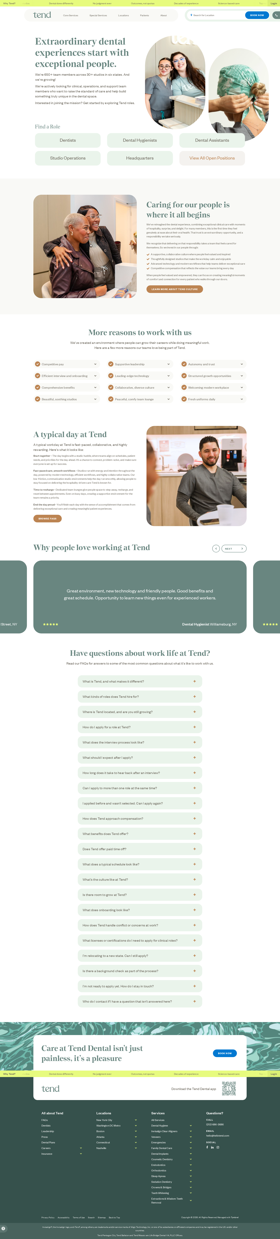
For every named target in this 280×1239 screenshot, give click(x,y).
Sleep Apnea (158, 1176)
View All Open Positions (212, 158)
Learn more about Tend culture (175, 289)
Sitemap (102, 1217)
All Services (157, 1120)
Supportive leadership (130, 364)
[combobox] (228, 15)
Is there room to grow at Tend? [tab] (105, 894)
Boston (100, 1131)
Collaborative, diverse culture (134, 387)
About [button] (163, 15)
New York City (104, 1120)
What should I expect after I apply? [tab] (108, 757)
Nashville (101, 1148)
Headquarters (140, 158)
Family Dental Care (161, 1148)
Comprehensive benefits (58, 387)
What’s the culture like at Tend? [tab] (105, 879)
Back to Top (114, 1217)
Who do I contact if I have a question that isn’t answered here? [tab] (127, 1001)
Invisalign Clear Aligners (164, 1131)
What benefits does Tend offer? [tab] (105, 833)
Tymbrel (235, 1217)
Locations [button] (123, 15)
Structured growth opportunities (209, 376)
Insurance (46, 1153)
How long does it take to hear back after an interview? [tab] (121, 772)
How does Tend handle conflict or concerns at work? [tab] (120, 925)
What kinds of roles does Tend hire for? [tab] (111, 696)
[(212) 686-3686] (276, 15)
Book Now (257, 15)
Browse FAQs (48, 518)
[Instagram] (219, 1147)
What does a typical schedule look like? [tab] (111, 864)
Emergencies (158, 1142)
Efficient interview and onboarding (65, 376)
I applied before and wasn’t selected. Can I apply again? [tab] (123, 803)
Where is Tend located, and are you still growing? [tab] (118, 711)
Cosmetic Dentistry (162, 1159)
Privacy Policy (47, 1217)
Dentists (68, 140)
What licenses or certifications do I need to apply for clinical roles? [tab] (130, 940)
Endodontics (158, 1165)
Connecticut (103, 1142)
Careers (45, 1148)
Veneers (155, 1136)
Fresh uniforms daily (201, 399)
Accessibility (64, 1217)
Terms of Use (79, 1217)
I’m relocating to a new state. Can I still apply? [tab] (115, 955)
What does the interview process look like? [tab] (113, 742)
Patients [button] (144, 15)
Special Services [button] (98, 15)
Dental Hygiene (159, 1125)
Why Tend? (9, 3)
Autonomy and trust (201, 364)
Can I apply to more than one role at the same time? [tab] (120, 788)
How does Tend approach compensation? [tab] (113, 818)
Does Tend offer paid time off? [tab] (104, 849)
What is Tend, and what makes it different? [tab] (113, 681)
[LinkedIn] (214, 1147)
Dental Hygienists (140, 140)
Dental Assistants (212, 140)
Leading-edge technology (132, 376)
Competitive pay (53, 364)
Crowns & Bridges (161, 1187)
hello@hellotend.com (217, 1135)
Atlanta (100, 1136)
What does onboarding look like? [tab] (106, 910)
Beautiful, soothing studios (59, 399)
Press (44, 1136)
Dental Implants (160, 1153)
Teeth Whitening (160, 1193)
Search (91, 1217)
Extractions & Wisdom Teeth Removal (167, 1200)
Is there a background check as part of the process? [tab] (120, 971)
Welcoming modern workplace (208, 387)
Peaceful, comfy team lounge (134, 399)
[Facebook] (208, 1147)
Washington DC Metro (108, 1125)
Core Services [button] (70, 15)
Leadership (47, 1131)
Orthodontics (158, 1170)
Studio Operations (68, 158)
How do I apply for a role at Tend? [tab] (107, 727)
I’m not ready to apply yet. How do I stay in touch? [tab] (118, 986)
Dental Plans (48, 1142)
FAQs (44, 1120)
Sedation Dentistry (161, 1181)
